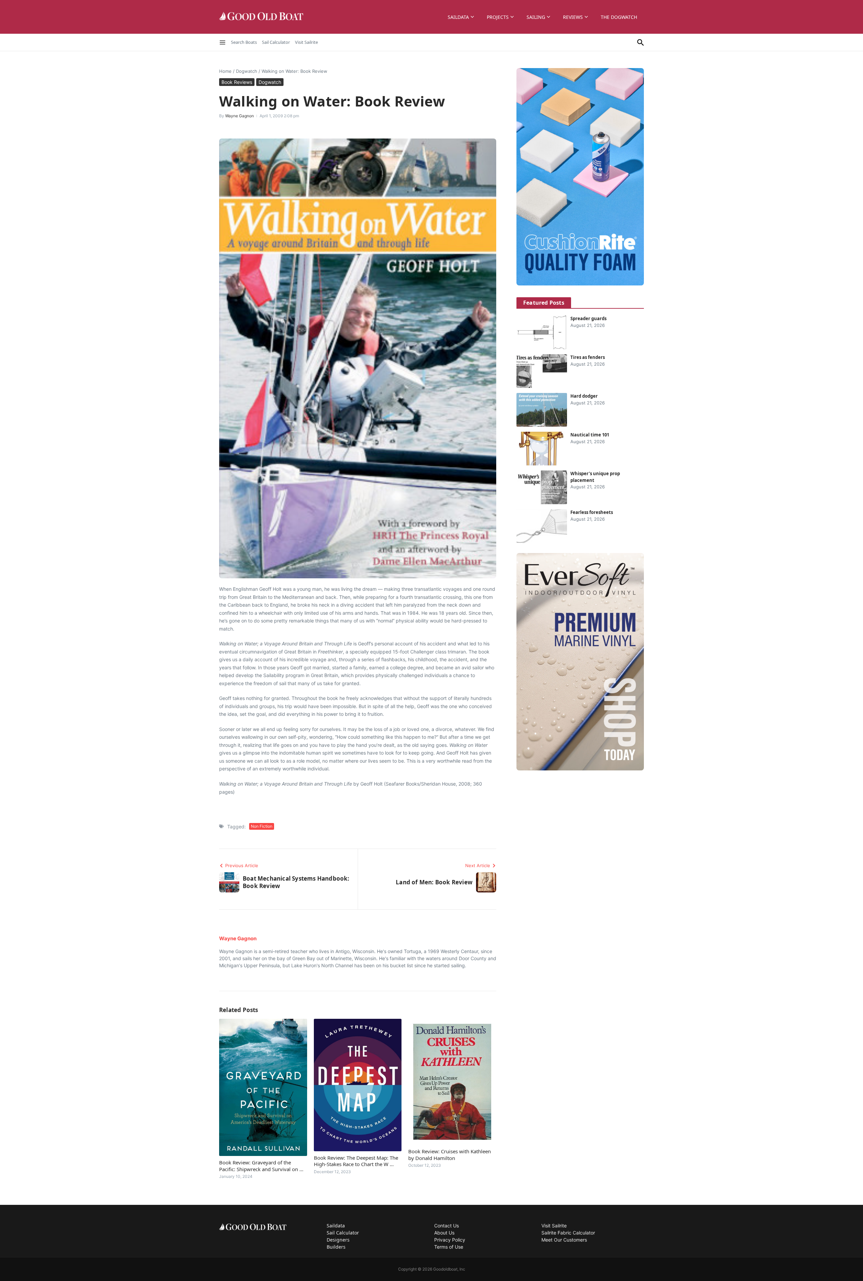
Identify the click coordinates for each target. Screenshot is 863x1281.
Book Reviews (236, 82)
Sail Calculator (276, 42)
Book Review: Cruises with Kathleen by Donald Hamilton (449, 1154)
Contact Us (446, 1225)
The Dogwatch (619, 17)
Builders (336, 1247)
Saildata (458, 17)
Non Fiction (261, 826)
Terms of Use (448, 1247)
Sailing (536, 17)
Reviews (573, 17)
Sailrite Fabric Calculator (568, 1233)
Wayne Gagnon (239, 115)
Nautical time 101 (589, 435)
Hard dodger (584, 396)
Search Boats (244, 42)
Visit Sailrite (306, 42)
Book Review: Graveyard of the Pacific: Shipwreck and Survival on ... (261, 1165)
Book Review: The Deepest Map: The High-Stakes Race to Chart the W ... (356, 1161)
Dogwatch (246, 71)
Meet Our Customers (564, 1240)
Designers (338, 1240)
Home (225, 71)
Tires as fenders (587, 357)
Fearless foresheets (591, 512)
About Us (444, 1233)
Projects (498, 17)
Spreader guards (588, 318)
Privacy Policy (449, 1240)
